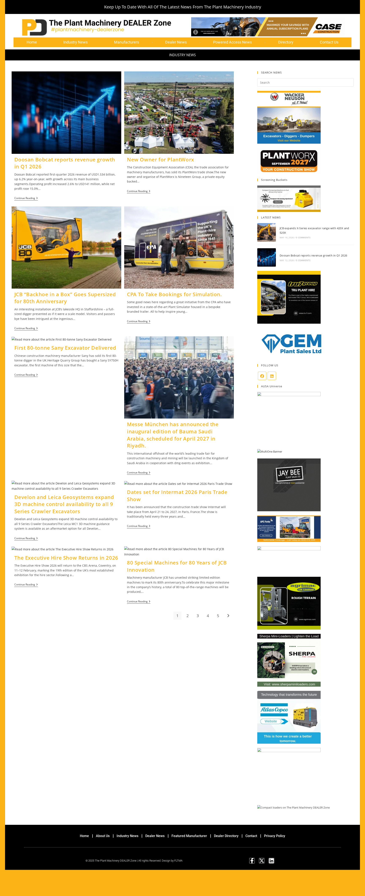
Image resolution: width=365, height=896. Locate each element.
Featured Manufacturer (189, 836)
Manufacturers (126, 42)
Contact (251, 836)
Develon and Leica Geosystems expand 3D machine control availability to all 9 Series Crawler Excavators (64, 504)
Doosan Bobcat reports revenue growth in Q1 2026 (313, 255)
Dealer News (176, 42)
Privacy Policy (274, 836)
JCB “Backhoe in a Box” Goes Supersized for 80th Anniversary (65, 298)
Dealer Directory (226, 836)
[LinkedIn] (272, 376)
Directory (285, 42)
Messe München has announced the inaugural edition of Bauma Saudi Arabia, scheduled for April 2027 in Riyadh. (173, 435)
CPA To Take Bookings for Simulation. (174, 294)
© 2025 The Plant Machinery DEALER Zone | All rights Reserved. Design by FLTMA (134, 860)
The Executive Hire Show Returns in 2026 (66, 557)
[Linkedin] (271, 860)
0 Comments (303, 237)
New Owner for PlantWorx (160, 159)
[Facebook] (262, 376)
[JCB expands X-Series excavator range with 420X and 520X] (266, 232)
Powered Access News (232, 42)
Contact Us (329, 42)
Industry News (75, 42)
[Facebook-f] (252, 860)
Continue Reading (26, 198)
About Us (103, 836)
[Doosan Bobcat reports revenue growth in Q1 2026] (266, 257)
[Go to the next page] (228, 615)
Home (32, 42)
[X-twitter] (261, 860)
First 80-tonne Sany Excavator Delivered (65, 347)
